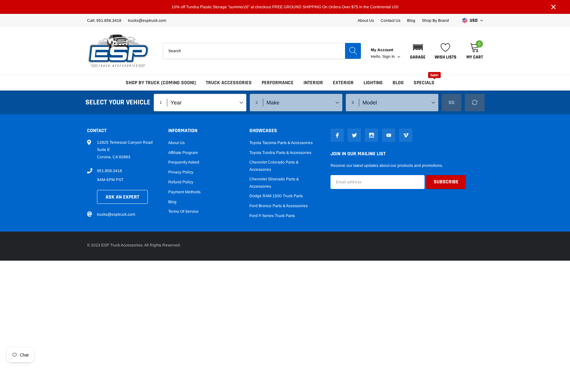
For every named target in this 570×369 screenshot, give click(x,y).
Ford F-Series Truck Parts (272, 215)
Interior (313, 82)
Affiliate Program (183, 152)
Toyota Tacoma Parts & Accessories (281, 142)
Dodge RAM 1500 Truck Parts (276, 196)
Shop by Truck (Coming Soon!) (161, 82)
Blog (411, 20)
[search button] (353, 51)
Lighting (373, 82)
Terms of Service (183, 211)
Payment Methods (184, 192)
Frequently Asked (183, 162)
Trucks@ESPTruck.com (147, 20)
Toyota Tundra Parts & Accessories (280, 152)
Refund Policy (180, 182)
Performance (278, 82)
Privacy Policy (180, 172)
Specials (424, 82)
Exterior (343, 82)
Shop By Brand (435, 20)
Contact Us (390, 20)
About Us (366, 20)
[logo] (118, 50)
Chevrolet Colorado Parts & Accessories (274, 166)
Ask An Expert (122, 197)
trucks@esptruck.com (116, 214)
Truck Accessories (229, 82)
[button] (418, 50)
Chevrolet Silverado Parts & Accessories (274, 183)
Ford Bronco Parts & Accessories (278, 205)
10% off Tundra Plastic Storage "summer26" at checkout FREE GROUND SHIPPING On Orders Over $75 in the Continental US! (285, 7)
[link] (337, 135)
